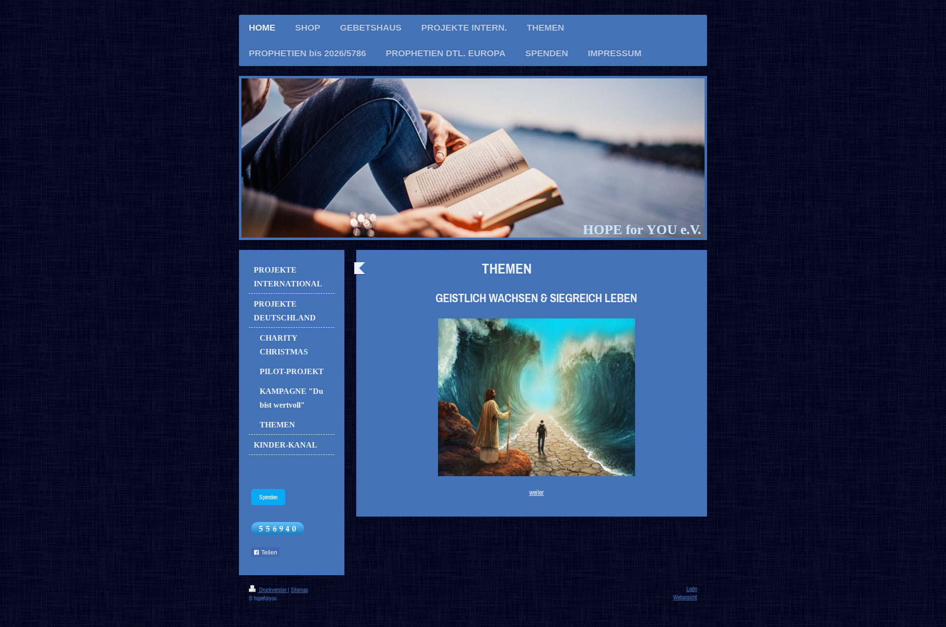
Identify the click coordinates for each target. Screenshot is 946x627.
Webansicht (685, 597)
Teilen (268, 552)
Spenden (268, 497)
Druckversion (273, 590)
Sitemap (299, 590)
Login (691, 589)
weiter (536, 492)
